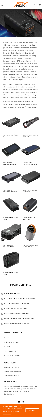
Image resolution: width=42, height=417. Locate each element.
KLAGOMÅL (8, 347)
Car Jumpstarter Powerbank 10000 (8, 246)
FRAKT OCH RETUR (10, 351)
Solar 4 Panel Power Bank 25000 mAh (30, 190)
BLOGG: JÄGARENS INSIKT (12, 356)
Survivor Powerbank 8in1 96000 (10, 273)
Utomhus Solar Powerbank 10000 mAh (30, 163)
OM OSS (6, 338)
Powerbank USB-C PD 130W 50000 (29, 218)
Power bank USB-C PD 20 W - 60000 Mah (30, 246)
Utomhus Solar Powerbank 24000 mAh (10, 190)
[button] (2, 5)
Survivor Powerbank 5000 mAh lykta (30, 135)
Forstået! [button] (32, 410)
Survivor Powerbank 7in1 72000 (10, 218)
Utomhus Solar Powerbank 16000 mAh (10, 163)
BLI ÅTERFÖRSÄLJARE (11, 342)
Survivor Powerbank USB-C (10, 135)
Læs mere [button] (7, 414)
